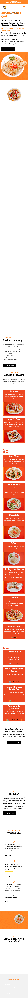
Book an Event (8, 49)
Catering (5, 996)
